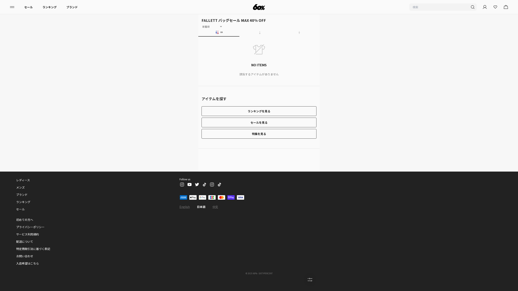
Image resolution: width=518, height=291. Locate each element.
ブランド (72, 7)
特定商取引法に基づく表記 (33, 249)
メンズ (20, 187)
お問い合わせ (24, 256)
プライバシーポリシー (30, 227)
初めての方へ (24, 220)
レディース (23, 180)
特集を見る (259, 134)
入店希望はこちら (27, 263)
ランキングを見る (259, 111)
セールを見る (259, 122)
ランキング (49, 7)
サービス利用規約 (27, 234)
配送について (24, 241)
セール (28, 7)
